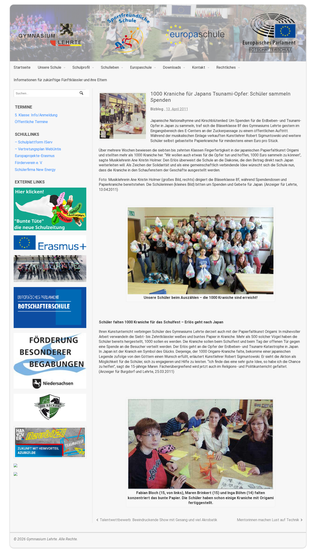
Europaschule (141, 67)
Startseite (22, 67)
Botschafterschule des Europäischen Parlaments (50, 307)
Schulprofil (81, 67)
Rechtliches (226, 67)
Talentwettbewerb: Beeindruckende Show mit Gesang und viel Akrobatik (158, 520)
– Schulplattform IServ (34, 142)
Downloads (172, 67)
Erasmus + (50, 242)
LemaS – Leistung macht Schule (50, 474)
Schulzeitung (50, 209)
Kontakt (198, 67)
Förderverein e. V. (28, 163)
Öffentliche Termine (31, 122)
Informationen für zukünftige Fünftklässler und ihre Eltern (60, 80)
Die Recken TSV (50, 407)
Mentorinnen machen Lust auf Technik (268, 520)
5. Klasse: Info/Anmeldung (36, 115)
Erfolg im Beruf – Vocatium (50, 465)
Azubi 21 (50, 442)
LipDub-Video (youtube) (50, 268)
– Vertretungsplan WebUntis (38, 149)
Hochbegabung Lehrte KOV (50, 361)
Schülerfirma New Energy (35, 169)
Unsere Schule (49, 67)
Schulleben (110, 67)
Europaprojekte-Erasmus (35, 156)
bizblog (156, 109)
